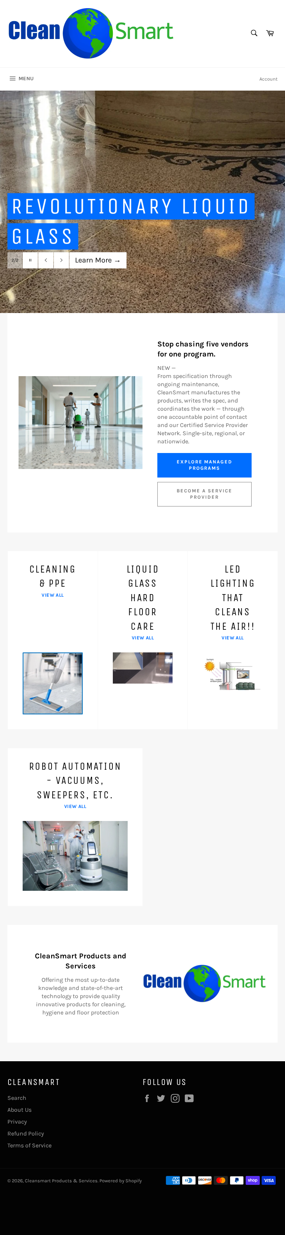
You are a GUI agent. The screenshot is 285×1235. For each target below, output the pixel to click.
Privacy (17, 1121)
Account (268, 79)
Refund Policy (25, 1133)
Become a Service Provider (204, 494)
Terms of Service (29, 1145)
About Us (19, 1109)
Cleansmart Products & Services (61, 1180)
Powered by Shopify (120, 1180)
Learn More (98, 260)
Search (16, 1097)
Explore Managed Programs (204, 465)
